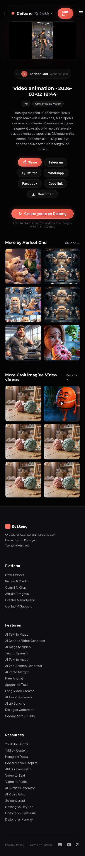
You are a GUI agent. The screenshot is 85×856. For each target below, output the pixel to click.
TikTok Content (16, 750)
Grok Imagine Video (48, 103)
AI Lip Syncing (15, 703)
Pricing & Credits (17, 581)
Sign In (65, 13)
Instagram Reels (16, 756)
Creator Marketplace (20, 600)
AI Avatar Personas (18, 697)
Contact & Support (18, 606)
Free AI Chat (14, 678)
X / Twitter (29, 173)
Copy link (56, 183)
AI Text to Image (17, 659)
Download (45, 194)
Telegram (55, 162)
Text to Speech (16, 653)
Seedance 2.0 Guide (20, 716)
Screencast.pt (15, 800)
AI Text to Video (17, 634)
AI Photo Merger (17, 672)
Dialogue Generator (19, 710)
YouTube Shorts (16, 744)
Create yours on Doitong (45, 214)
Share (32, 162)
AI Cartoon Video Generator (25, 641)
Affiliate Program (17, 594)
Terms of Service (41, 844)
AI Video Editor (16, 794)
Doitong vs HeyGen (19, 807)
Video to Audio (16, 782)
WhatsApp (56, 173)
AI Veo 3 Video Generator (23, 666)
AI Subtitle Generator (20, 788)
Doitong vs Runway (19, 819)
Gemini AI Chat (15, 587)
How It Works (14, 575)
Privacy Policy (14, 844)
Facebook (29, 183)
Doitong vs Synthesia (20, 813)
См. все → (72, 243)
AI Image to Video (18, 647)
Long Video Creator (19, 691)
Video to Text (15, 775)
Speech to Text (16, 684)
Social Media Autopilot (21, 763)
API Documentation (18, 769)
